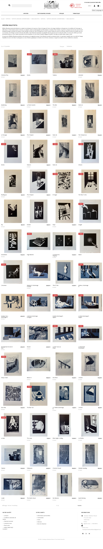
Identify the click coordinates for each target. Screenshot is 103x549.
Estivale (29, 224)
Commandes (40, 517)
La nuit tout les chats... (57, 347)
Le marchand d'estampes (81, 347)
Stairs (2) (80, 105)
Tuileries (55, 75)
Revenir (29, 346)
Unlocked (80, 75)
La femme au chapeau (56, 255)
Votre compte (40, 512)
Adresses (39, 522)
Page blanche (30, 254)
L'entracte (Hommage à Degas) (32, 317)
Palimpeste (29, 468)
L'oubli (2, 498)
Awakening (3, 105)
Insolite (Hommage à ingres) (58, 317)
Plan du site (7, 525)
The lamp (29, 438)
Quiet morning (81, 498)
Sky (2, 224)
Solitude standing (82, 468)
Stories (3, 164)
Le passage (4, 134)
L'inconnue (3, 285)
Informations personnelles (43, 515)
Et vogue (55, 194)
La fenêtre (81, 438)
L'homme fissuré (57, 468)
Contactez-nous (8, 523)
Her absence (56, 498)
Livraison (6, 515)
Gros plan (3, 407)
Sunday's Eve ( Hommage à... (4, 317)
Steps (54, 224)
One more (55, 377)
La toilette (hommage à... (58, 408)
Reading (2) (4, 194)
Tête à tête (55, 285)
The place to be (82, 194)
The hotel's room (31, 498)
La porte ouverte (31, 105)
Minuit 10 (29, 377)
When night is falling (58, 438)
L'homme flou (4, 75)
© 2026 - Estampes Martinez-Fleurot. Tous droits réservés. (51, 539)
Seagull (80, 224)
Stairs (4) (55, 134)
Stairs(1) (29, 164)
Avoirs (38, 519)
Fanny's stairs (4, 377)
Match (80, 254)
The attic (55, 105)
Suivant (80, 505)
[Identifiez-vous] (94, 6)
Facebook (83, 533)
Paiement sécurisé (8, 521)
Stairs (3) (55, 164)
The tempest (30, 134)
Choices (80, 164)
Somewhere (4, 254)
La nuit (3, 438)
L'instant (80, 377)
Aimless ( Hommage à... (83, 286)
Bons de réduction (41, 524)
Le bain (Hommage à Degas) (83, 317)
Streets (28, 75)
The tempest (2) (82, 134)
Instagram (86, 533)
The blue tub (30, 407)
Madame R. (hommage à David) (32, 286)
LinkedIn (89, 533)
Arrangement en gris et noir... (7, 347)
